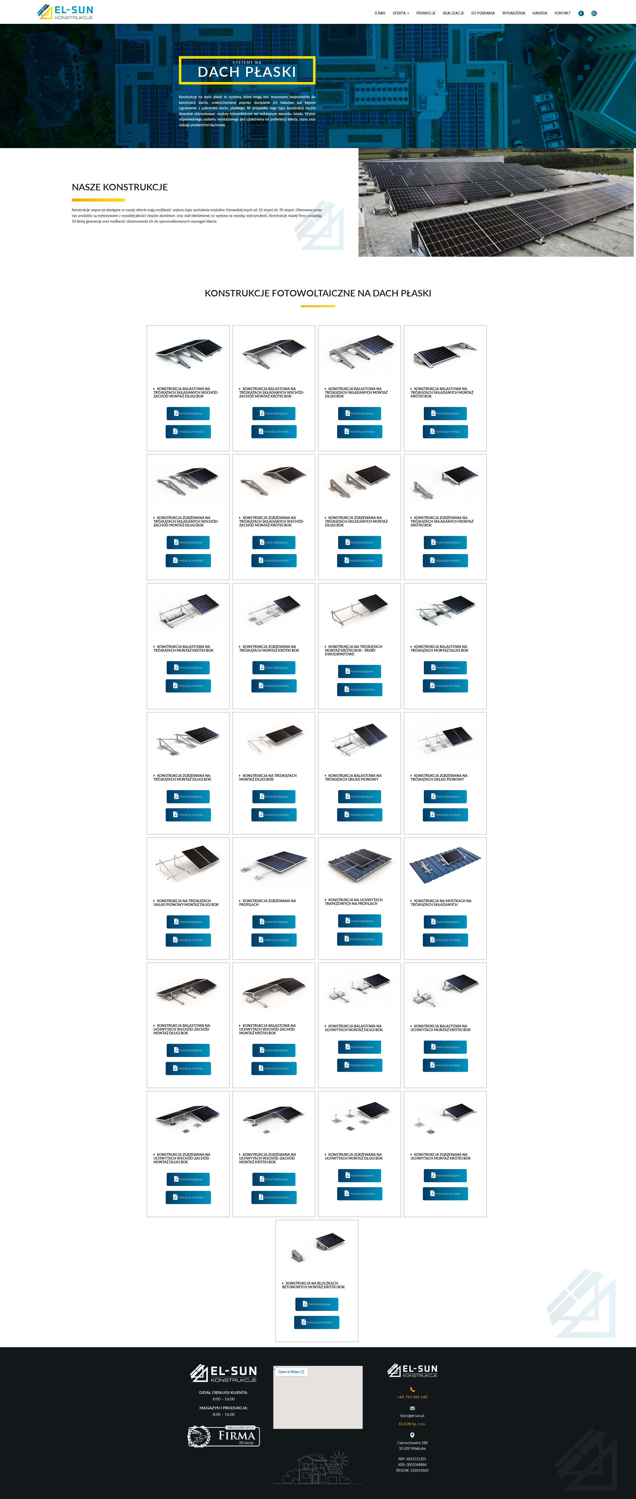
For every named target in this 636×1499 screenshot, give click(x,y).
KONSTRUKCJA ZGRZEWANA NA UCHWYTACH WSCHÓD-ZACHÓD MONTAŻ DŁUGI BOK (182, 1158)
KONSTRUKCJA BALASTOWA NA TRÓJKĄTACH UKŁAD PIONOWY (353, 777)
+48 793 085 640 (412, 1397)
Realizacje (453, 13)
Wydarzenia (513, 13)
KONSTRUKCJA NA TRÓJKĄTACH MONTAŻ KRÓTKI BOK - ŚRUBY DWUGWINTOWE (353, 650)
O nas (380, 13)
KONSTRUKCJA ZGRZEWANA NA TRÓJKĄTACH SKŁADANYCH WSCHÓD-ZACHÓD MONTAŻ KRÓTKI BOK (271, 521)
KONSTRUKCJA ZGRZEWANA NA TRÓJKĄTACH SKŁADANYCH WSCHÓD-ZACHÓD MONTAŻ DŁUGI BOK (186, 521)
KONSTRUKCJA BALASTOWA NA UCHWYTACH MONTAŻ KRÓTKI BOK (441, 1028)
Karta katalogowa (191, 413)
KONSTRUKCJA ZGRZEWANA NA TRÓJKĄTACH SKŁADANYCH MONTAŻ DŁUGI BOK (356, 521)
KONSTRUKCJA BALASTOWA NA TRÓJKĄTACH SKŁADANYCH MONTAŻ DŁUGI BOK (356, 392)
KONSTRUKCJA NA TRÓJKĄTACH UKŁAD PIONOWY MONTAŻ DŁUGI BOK (186, 903)
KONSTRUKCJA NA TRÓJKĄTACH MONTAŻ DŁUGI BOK (268, 777)
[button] (188, 392)
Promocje (426, 13)
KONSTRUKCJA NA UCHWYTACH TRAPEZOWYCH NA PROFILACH (354, 902)
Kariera (540, 13)
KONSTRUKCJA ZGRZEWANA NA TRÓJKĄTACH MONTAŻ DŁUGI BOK (182, 777)
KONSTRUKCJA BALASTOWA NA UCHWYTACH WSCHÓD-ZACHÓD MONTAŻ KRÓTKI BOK (267, 1029)
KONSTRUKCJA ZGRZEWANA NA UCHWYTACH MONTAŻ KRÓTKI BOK (441, 1156)
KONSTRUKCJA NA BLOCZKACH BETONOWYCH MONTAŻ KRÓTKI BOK (313, 1285)
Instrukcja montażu (191, 431)
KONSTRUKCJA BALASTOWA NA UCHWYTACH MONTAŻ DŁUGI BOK (354, 1028)
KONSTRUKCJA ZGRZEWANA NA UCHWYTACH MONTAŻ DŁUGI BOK (354, 1156)
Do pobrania (483, 13)
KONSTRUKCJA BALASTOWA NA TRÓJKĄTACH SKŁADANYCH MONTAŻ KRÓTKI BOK (442, 392)
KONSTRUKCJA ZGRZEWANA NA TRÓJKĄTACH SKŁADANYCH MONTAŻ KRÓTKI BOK (442, 521)
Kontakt (563, 13)
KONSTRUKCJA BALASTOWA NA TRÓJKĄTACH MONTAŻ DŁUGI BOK (439, 648)
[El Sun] (65, 11)
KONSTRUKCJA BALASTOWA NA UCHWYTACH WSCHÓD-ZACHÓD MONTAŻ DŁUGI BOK (182, 1029)
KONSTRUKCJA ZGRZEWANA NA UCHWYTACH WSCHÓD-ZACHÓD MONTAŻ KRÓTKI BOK (267, 1158)
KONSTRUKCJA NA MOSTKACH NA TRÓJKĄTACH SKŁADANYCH (441, 903)
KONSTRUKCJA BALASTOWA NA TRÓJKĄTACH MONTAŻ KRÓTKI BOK (183, 648)
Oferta (400, 13)
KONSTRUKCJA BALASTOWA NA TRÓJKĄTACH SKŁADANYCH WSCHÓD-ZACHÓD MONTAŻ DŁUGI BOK (186, 392)
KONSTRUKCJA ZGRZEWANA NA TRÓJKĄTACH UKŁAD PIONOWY (439, 777)
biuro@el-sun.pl (412, 1416)
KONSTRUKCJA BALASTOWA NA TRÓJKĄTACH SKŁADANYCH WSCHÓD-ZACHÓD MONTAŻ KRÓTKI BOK (271, 392)
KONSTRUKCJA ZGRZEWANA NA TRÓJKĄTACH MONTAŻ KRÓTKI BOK (269, 648)
